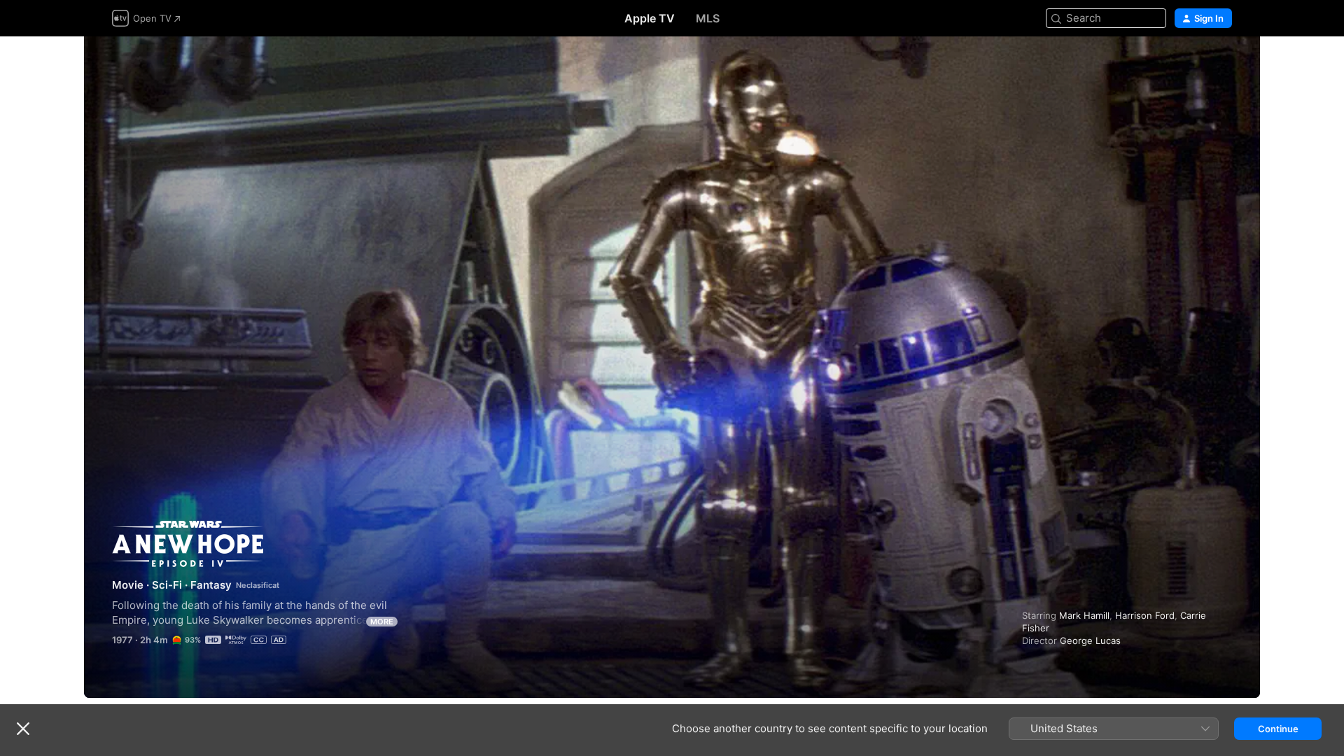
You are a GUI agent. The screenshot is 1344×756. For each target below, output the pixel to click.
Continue (1278, 728)
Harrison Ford (1145, 615)
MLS (708, 18)
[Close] (23, 728)
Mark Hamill (1084, 615)
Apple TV (649, 18)
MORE (381, 621)
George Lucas (1090, 640)
